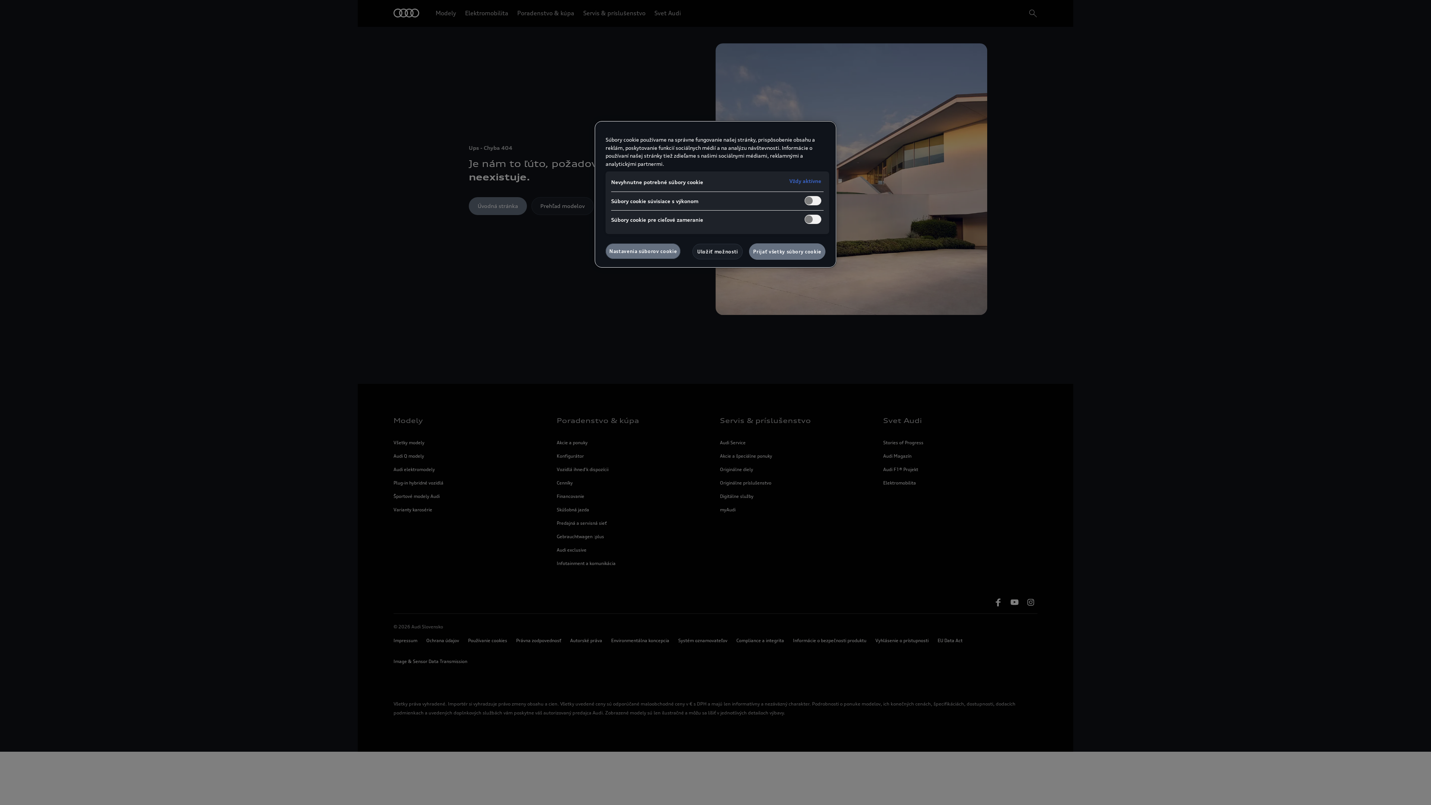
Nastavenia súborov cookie (643, 251)
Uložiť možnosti (717, 252)
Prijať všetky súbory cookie (787, 252)
